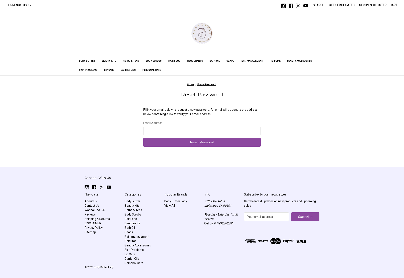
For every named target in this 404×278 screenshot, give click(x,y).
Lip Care (109, 70)
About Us (91, 201)
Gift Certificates (342, 5)
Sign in (364, 5)
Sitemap (90, 232)
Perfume (275, 61)
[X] (298, 6)
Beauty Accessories (299, 61)
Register (380, 5)
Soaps (230, 61)
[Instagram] (283, 6)
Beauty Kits (109, 61)
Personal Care (151, 70)
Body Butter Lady (175, 201)
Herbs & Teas (131, 61)
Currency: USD (18, 5)
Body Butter (87, 61)
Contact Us (92, 205)
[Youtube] (305, 6)
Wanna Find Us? (95, 210)
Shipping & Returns (97, 219)
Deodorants (195, 61)
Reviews (90, 214)
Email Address (152, 123)
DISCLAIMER (93, 223)
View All (169, 205)
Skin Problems (88, 70)
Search (318, 5)
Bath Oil (215, 61)
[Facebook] (291, 6)
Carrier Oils (128, 70)
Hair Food (174, 61)
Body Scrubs (154, 61)
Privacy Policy (94, 227)
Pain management (252, 61)
